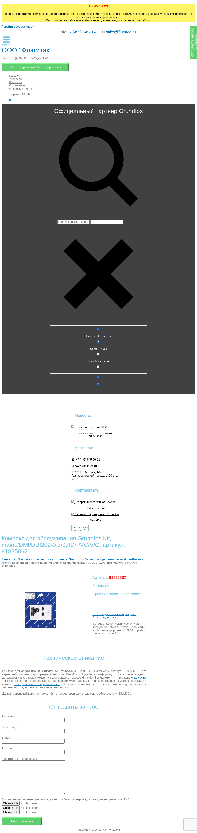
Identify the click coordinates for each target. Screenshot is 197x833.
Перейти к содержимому (18, 26)
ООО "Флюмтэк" (27, 50)
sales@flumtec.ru (121, 32)
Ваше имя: (8, 716)
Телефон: (8, 748)
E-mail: (6, 737)
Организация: (10, 727)
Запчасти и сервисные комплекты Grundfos (50, 559)
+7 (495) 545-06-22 (83, 32)
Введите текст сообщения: (19, 758)
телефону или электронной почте (37, 684)
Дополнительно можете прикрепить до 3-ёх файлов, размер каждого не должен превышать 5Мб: (66, 799)
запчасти (140, 677)
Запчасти (8, 559)
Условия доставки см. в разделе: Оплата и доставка (114, 616)
